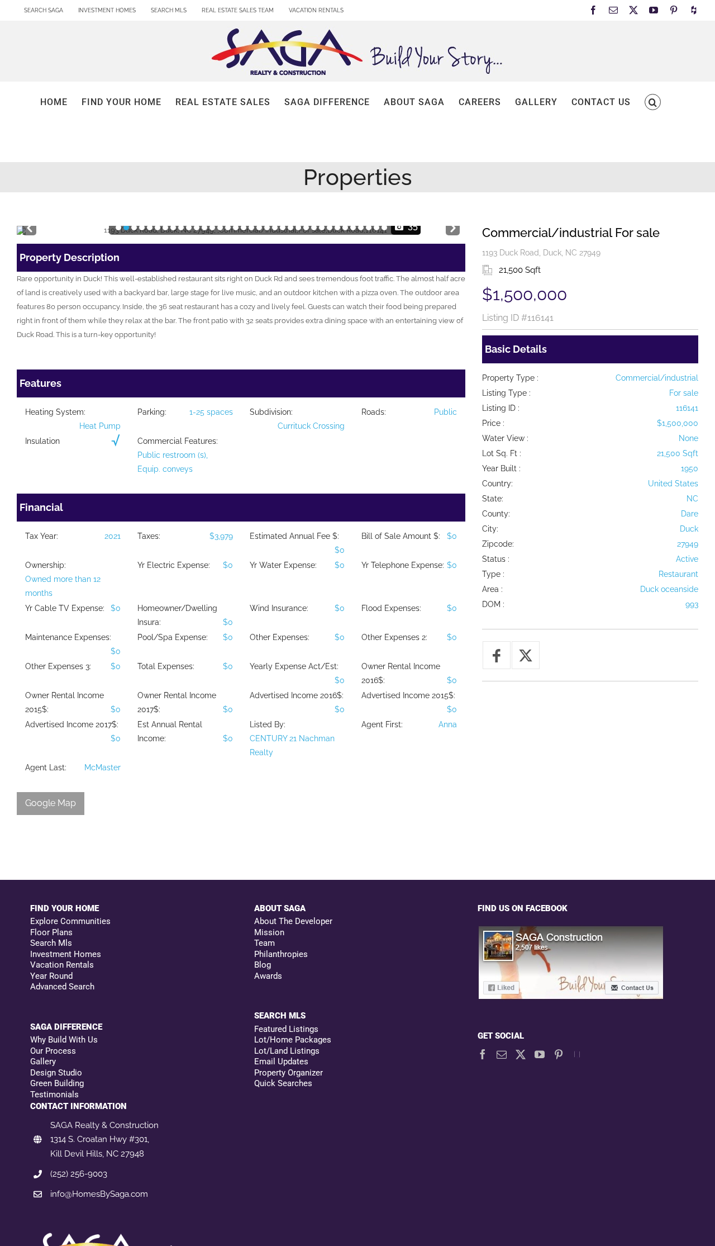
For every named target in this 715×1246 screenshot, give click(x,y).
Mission (269, 932)
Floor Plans (51, 932)
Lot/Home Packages (292, 1040)
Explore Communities (70, 921)
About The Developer (293, 921)
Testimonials (54, 1094)
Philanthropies (281, 954)
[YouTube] (540, 1054)
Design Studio (56, 1073)
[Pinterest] (559, 1054)
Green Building (57, 1083)
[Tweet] (525, 655)
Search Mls (51, 943)
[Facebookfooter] (571, 931)
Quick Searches (283, 1083)
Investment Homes (65, 954)
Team (264, 943)
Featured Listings (286, 1029)
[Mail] (502, 1054)
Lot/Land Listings (287, 1051)
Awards (268, 976)
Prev (29, 225)
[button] (653, 102)
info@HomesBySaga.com (99, 1194)
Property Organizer (288, 1073)
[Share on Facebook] (496, 655)
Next (453, 225)
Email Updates (281, 1062)
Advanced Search (62, 987)
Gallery (43, 1062)
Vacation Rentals (62, 965)
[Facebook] (483, 1054)
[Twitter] (521, 1054)
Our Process (53, 1051)
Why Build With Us (64, 1040)
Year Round (51, 976)
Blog (262, 965)
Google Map (50, 803)
